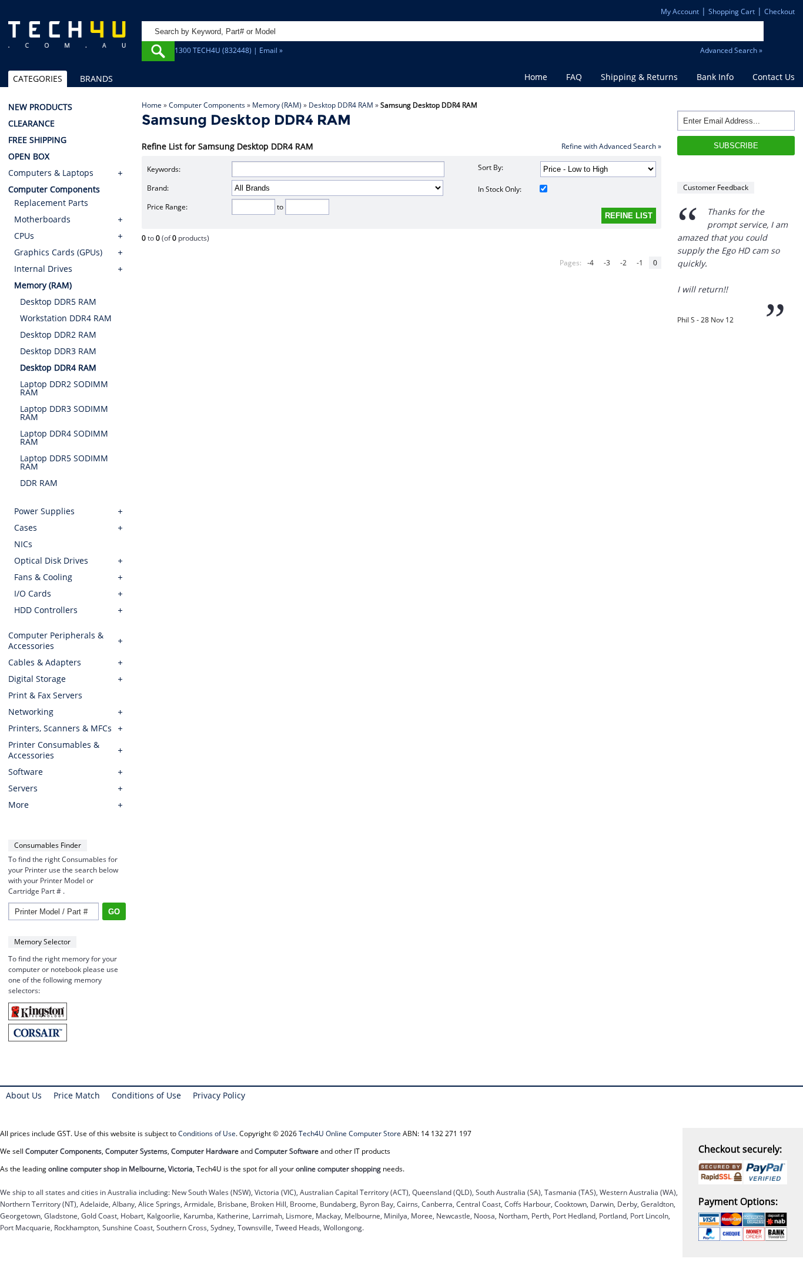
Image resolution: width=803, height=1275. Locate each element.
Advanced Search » (731, 50)
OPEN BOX (28, 156)
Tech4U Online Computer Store (350, 1133)
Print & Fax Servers (45, 695)
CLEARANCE (31, 123)
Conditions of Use (146, 1095)
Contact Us (773, 76)
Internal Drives (43, 268)
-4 (590, 263)
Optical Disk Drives (51, 560)
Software (25, 772)
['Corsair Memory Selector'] (37, 1039)
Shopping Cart (731, 11)
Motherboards (42, 219)
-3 (607, 263)
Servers (23, 788)
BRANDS (96, 78)
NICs (23, 544)
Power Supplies (44, 511)
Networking (30, 712)
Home (535, 76)
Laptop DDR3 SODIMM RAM (64, 412)
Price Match (76, 1095)
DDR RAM (39, 482)
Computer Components (207, 105)
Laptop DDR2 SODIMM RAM (64, 388)
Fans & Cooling (43, 576)
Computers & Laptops (50, 173)
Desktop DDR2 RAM (58, 334)
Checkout (779, 11)
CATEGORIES (37, 78)
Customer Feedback (715, 187)
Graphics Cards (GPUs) (58, 252)
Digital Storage (37, 679)
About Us (24, 1095)
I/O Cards (32, 593)
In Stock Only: (499, 189)
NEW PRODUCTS (40, 107)
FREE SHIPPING (37, 140)
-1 (640, 263)
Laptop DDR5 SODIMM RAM (64, 462)
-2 (623, 263)
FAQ (574, 76)
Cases (25, 527)
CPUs (24, 235)
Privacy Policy (219, 1095)
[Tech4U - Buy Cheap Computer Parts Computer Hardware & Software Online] (67, 40)
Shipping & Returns (639, 76)
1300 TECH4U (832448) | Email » (229, 50)
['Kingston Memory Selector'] (37, 1018)
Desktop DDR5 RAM (58, 301)
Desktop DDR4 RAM (341, 105)
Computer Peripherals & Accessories (55, 640)
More (18, 805)
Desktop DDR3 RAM (58, 351)
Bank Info (715, 76)
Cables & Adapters (44, 662)
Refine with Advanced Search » (611, 146)
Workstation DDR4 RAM (66, 318)
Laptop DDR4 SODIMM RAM (64, 437)
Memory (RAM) (277, 105)
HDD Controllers (46, 609)
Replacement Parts (51, 202)
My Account (680, 11)
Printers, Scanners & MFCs (60, 728)
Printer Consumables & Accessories (53, 750)
